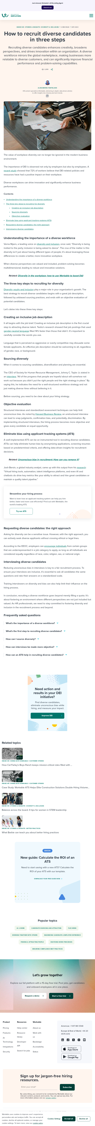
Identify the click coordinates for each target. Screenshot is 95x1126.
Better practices (33, 828)
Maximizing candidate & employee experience (62, 935)
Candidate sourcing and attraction (46, 928)
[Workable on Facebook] (68, 1040)
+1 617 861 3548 (76, 1026)
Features (6, 1033)
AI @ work (21, 928)
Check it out (48, 7)
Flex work (72, 928)
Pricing (6, 1028)
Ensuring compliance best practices (47, 949)
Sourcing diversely (20, 212)
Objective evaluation (21, 216)
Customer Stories (36, 761)
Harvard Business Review (48, 414)
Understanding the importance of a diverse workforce (29, 199)
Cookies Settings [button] (54, 1119)
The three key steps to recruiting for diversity (25, 204)
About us (37, 1028)
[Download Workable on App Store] (71, 1049)
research (81, 467)
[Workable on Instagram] (84, 1040)
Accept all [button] (68, 1118)
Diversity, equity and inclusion (19, 289)
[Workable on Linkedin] (62, 1040)
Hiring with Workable (19, 761)
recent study (10, 170)
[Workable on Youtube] (73, 1040)
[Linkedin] (47, 95)
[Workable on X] (78, 1040)
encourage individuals (55, 546)
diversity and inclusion (48, 244)
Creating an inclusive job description (27, 208)
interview (11, 376)
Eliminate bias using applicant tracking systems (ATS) (28, 220)
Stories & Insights (32, 27)
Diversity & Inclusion (50, 27)
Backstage (37, 1042)
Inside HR (20, 27)
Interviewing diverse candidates (20, 229)
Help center (22, 1028)
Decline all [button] (83, 1119)
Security (6, 1051)
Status (35, 1051)
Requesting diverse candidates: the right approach (27, 225)
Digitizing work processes (61, 942)
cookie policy (38, 1123)
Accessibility (38, 1047)
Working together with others (24, 935)
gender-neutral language (16, 331)
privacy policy (51, 1098)
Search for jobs (23, 1050)
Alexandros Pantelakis (47, 88)
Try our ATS (21, 511)
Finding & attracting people (32, 942)
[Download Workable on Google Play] (71, 1056)
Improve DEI (47, 715)
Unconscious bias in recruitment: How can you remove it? (48, 459)
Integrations (8, 1047)
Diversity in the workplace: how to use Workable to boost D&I (50, 275)
